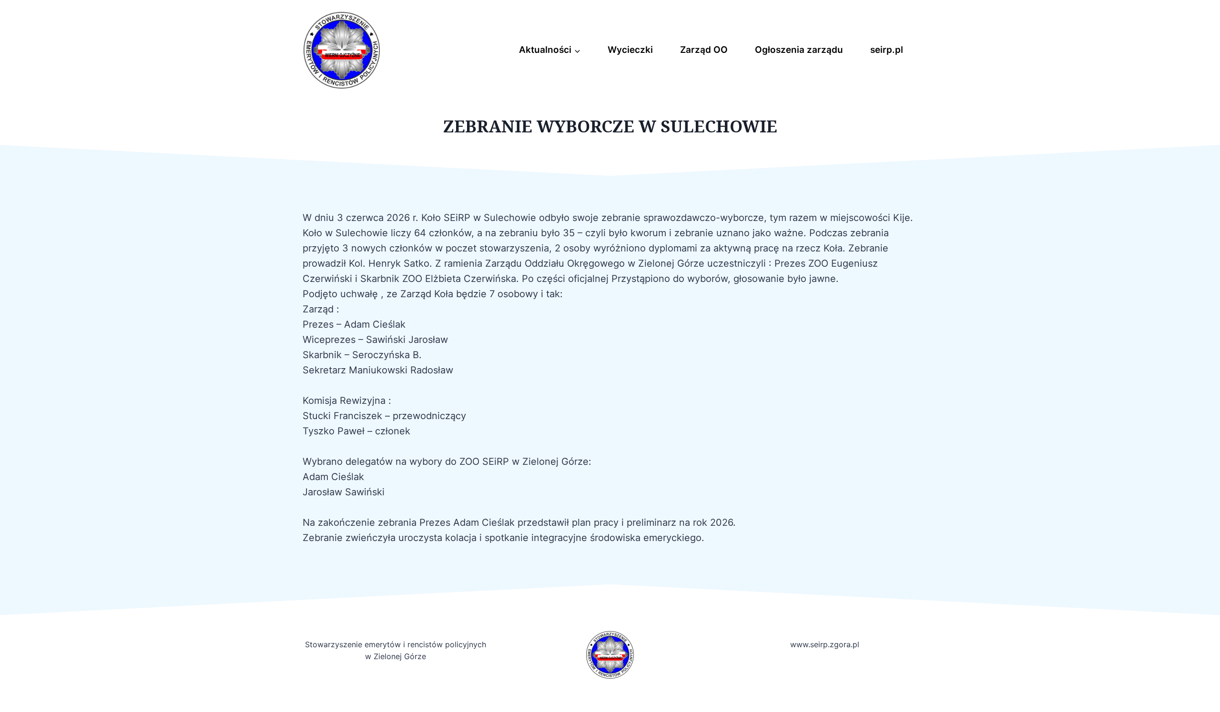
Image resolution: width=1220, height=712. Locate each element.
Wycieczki (630, 49)
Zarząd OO (704, 49)
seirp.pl (886, 49)
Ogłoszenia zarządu (799, 49)
